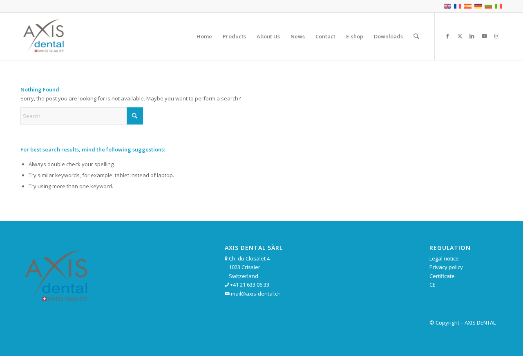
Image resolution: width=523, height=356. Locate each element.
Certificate (442, 276)
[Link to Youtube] (484, 36)
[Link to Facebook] (447, 36)
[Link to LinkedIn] (472, 36)
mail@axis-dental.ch (256, 293)
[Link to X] (460, 36)
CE (432, 284)
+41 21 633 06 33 (249, 284)
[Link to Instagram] (496, 36)
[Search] (416, 36)
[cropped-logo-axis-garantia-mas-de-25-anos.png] (44, 36)
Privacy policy (446, 267)
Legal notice (444, 258)
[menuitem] (204, 36)
